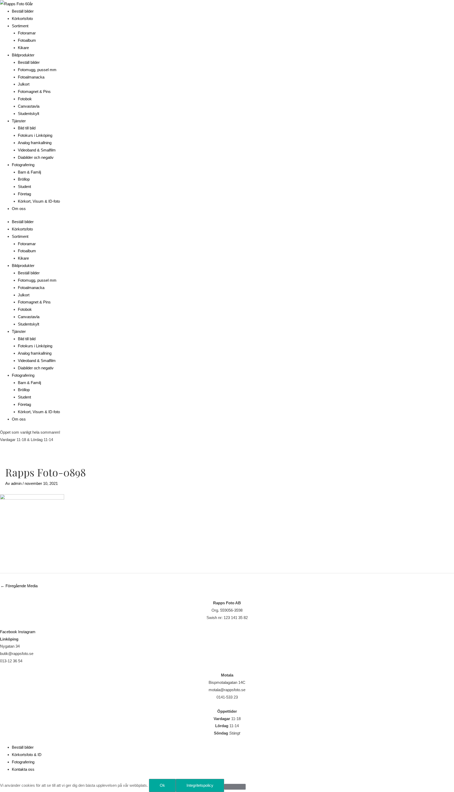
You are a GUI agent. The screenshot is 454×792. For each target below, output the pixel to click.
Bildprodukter (23, 55)
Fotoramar (27, 33)
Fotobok (25, 99)
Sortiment (20, 26)
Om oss (19, 208)
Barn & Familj (29, 172)
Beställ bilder (23, 11)
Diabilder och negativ (36, 157)
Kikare (23, 47)
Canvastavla (28, 106)
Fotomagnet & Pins (34, 91)
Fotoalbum (27, 40)
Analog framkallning (34, 142)
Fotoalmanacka (31, 77)
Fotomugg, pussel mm (37, 69)
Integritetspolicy (200, 785)
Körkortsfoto (22, 18)
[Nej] (235, 787)
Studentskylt (28, 113)
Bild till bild (26, 128)
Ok (162, 785)
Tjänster (19, 121)
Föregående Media (19, 586)
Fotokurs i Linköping (35, 135)
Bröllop (24, 179)
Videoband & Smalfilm (37, 150)
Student (24, 186)
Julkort (23, 84)
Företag (24, 194)
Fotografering (23, 164)
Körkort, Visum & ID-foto (39, 201)
